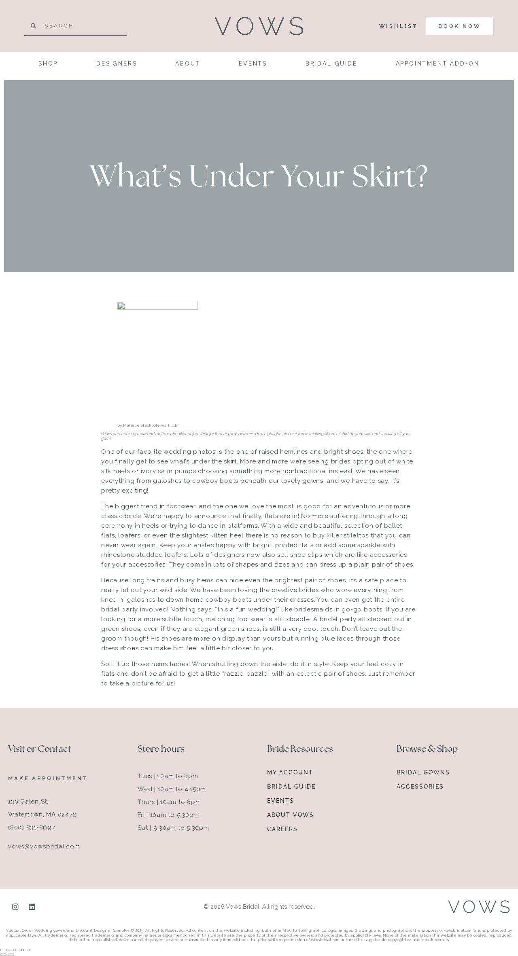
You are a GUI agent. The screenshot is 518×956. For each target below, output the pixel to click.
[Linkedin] (32, 906)
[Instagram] (15, 906)
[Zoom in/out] (3, 950)
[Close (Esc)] (26, 950)
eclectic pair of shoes (331, 673)
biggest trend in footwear (155, 506)
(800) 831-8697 (31, 827)
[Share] (18, 950)
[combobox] (75, 26)
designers (116, 63)
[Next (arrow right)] (11, 955)
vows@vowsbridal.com (44, 846)
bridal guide (331, 63)
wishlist (398, 26)
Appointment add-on (438, 63)
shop (48, 63)
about (187, 63)
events (253, 63)
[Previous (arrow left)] (3, 955)
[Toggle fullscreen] (11, 950)
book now (459, 26)
